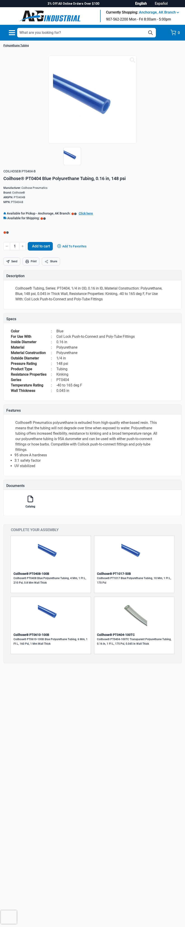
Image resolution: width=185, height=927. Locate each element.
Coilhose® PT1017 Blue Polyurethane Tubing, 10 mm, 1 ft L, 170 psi (134, 580)
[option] (71, 158)
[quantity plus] (22, 246)
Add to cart (41, 246)
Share (53, 261)
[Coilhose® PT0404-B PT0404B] (132, 60)
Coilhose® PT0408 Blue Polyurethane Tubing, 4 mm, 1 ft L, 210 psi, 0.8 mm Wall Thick (50, 580)
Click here (86, 213)
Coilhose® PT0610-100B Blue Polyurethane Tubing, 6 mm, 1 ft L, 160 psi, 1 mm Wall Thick (51, 641)
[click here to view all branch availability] (43, 218)
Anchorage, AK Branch (158, 12)
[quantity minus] (6, 246)
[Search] (150, 32)
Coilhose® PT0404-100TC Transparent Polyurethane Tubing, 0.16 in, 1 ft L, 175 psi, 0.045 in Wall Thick (134, 641)
